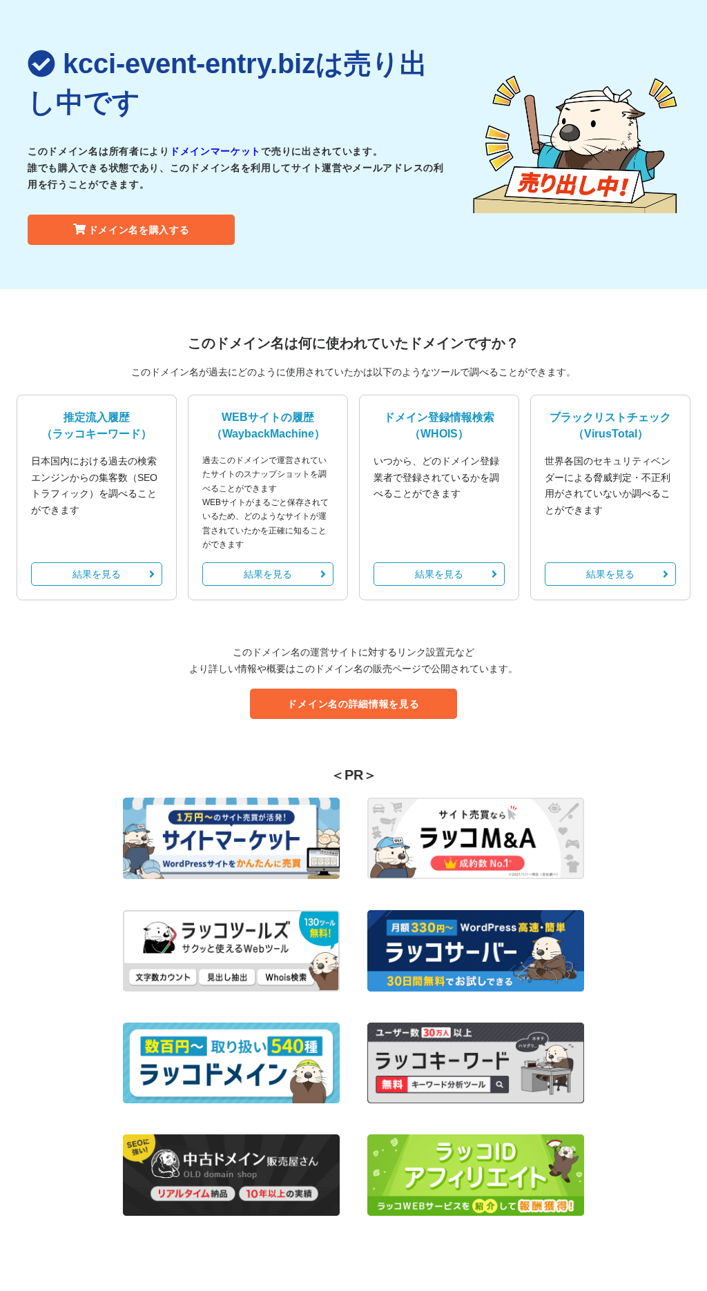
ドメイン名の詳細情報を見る (353, 703)
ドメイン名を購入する (139, 229)
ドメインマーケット (215, 151)
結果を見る (96, 574)
